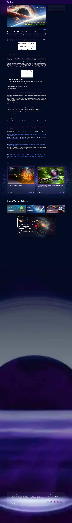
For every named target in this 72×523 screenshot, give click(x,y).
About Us (48, 499)
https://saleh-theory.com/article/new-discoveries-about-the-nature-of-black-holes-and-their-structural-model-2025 (24, 132)
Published (56, 496)
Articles (48, 496)
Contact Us (57, 499)
